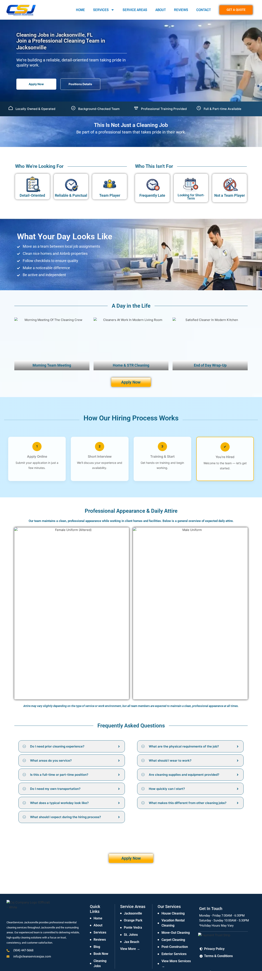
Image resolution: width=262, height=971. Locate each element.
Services (101, 9)
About (160, 9)
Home (80, 9)
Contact (203, 9)
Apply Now (36, 84)
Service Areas (135, 9)
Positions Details (80, 84)
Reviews (181, 9)
